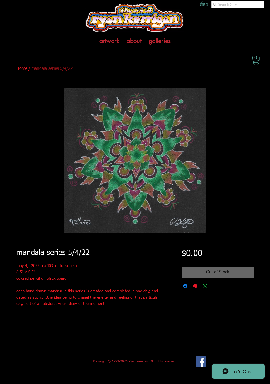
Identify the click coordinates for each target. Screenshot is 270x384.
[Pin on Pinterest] (195, 286)
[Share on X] (215, 286)
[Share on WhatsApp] (205, 286)
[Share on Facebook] (185, 286)
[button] (256, 60)
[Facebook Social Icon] (201, 361)
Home (21, 69)
